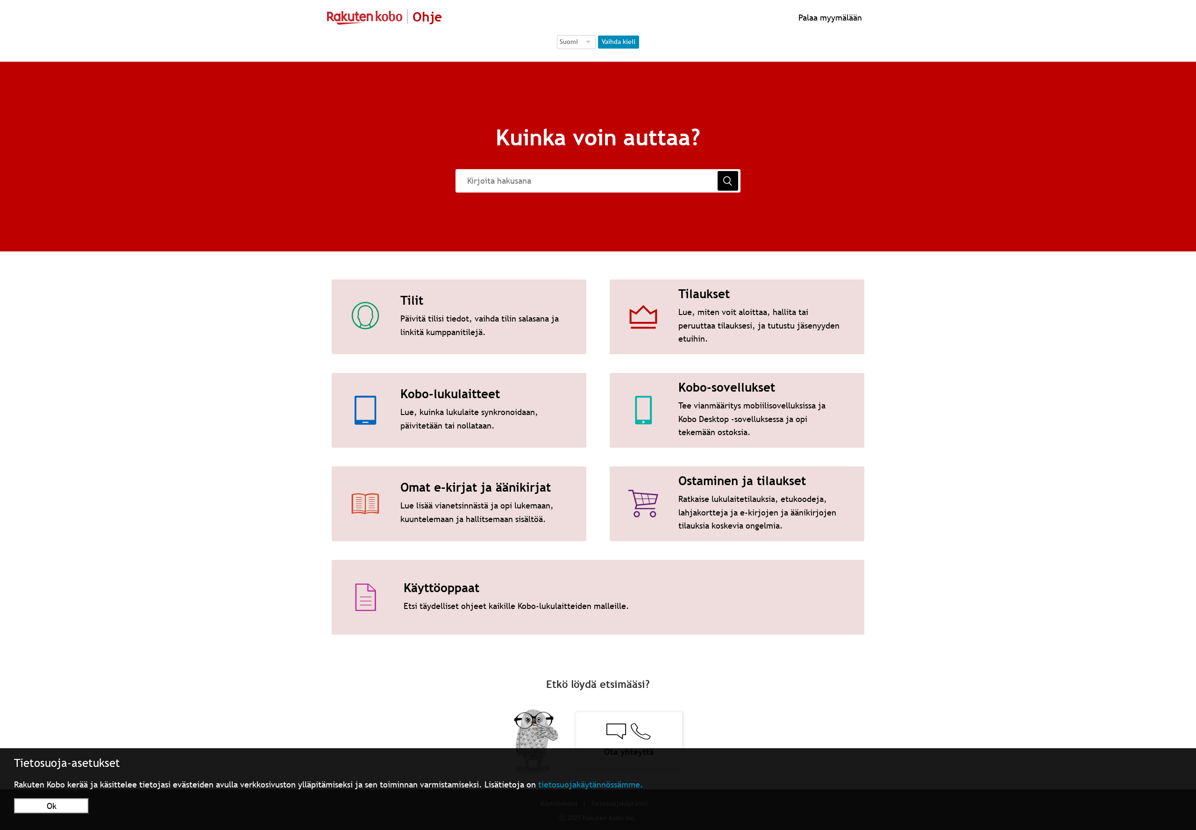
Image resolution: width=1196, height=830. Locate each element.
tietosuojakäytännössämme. (590, 784)
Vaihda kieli (618, 41)
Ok (52, 806)
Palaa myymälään (829, 17)
